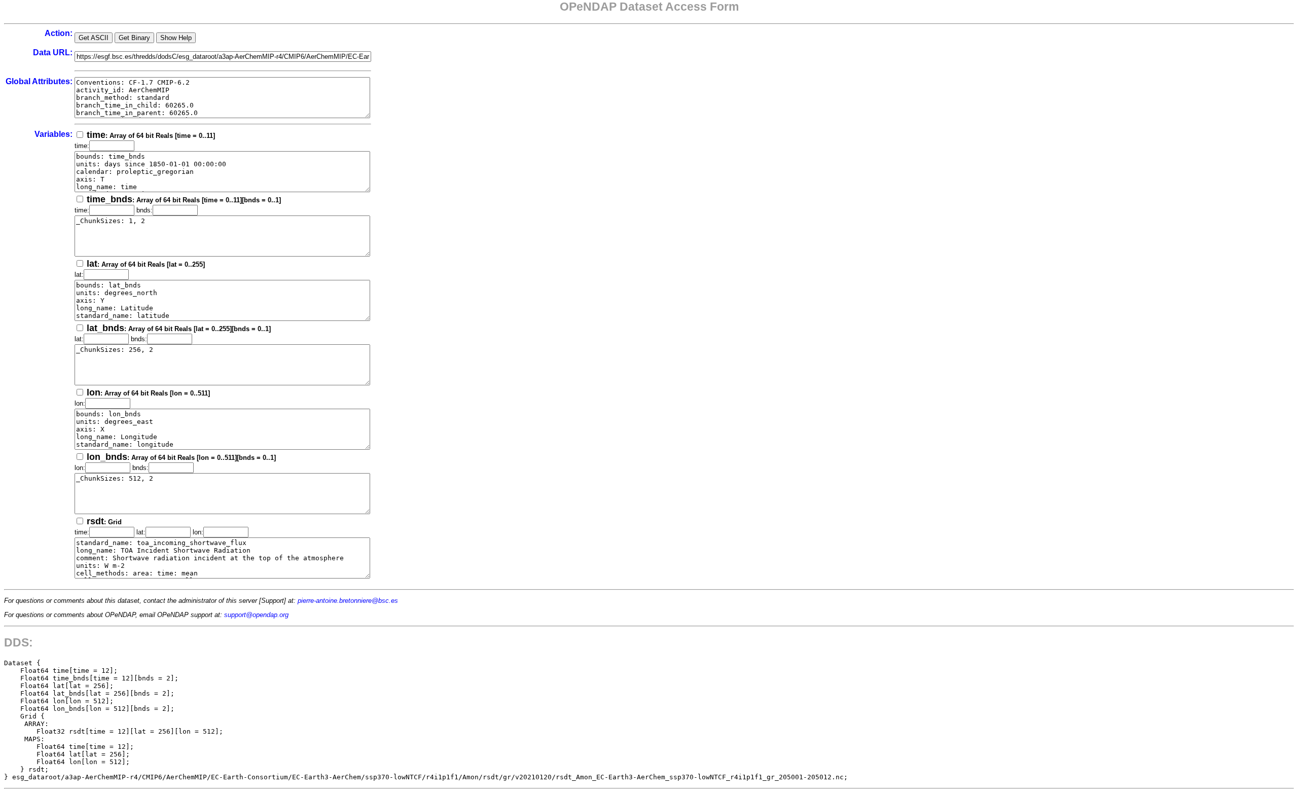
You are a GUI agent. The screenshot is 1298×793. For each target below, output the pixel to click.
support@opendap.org (256, 615)
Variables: (53, 134)
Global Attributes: (39, 81)
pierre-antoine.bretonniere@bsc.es (348, 600)
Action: (59, 33)
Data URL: (53, 52)
